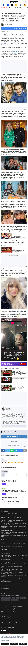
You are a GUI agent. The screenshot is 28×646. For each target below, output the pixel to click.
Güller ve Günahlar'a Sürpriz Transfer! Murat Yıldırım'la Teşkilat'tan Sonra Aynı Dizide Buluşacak (13, 502)
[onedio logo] (13, 630)
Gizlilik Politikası (4, 608)
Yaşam (4, 483)
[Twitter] (8, 617)
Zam (12, 595)
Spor (4, 488)
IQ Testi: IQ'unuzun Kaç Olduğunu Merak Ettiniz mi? (11, 589)
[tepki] (2, 462)
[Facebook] (5, 617)
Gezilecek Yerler (14, 600)
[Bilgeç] (24, 5)
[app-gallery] (19, 622)
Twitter (3, 595)
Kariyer (14, 605)
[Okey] (8, 5)
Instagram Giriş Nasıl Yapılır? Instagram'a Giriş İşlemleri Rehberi (13, 582)
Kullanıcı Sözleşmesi (17, 606)
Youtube (17, 595)
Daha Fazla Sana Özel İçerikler (13, 436)
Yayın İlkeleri (15, 608)
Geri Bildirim (3, 606)
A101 (13, 597)
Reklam (2, 611)
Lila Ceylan (10, 24)
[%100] (12, 5)
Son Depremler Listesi (5, 553)
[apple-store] (4, 622)
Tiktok (17, 597)
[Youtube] (10, 617)
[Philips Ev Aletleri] (3, 5)
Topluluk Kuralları (4, 609)
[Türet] (20, 5)
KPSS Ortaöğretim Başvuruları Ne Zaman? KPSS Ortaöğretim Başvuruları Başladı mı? (13, 496)
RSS (14, 611)
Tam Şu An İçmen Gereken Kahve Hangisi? (11, 485)
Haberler (3, 10)
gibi (4, 43)
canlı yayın (14, 51)
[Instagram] (2, 617)
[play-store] (11, 622)
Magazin (7, 10)
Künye (14, 609)
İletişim (2, 612)
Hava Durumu (4, 551)
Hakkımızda (3, 605)
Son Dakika (23, 597)
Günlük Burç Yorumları (6, 597)
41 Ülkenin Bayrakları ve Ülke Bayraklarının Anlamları (11, 585)
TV (3, 499)
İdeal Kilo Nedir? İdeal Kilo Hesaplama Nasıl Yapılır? (11, 578)
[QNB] (16, 5)
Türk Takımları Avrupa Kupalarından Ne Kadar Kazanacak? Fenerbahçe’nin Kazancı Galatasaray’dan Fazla (14, 491)
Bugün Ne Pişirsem (5, 600)
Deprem (8, 595)
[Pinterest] (13, 617)
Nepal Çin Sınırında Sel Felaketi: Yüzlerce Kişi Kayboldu (12, 546)
